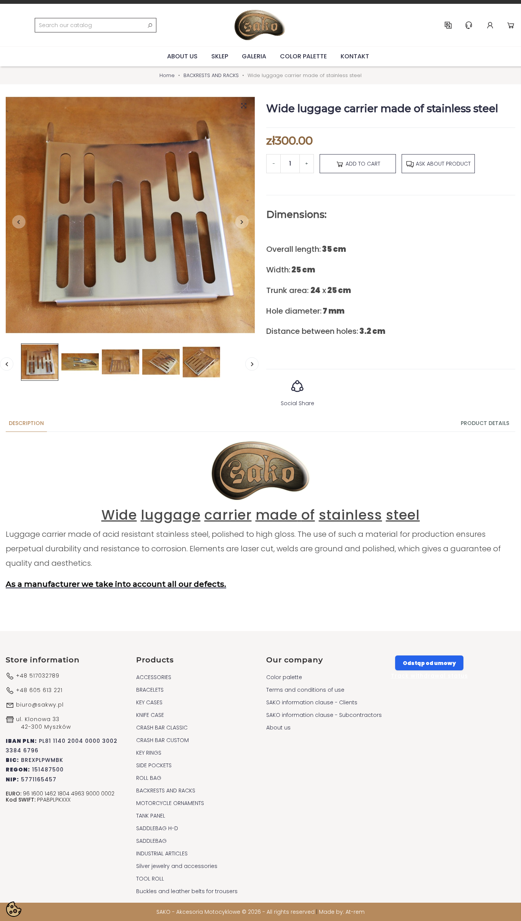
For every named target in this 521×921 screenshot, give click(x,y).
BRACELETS (150, 690)
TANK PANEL (150, 816)
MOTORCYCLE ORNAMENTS (170, 803)
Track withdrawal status (429, 675)
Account (490, 25)
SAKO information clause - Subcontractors (324, 715)
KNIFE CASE (150, 715)
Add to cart (362, 163)
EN (448, 25)
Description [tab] (26, 423)
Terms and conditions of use (305, 690)
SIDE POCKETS (154, 765)
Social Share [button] (297, 403)
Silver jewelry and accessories (176, 866)
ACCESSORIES (153, 677)
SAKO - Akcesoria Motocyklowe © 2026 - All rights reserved (236, 912)
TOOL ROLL (150, 878)
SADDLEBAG (151, 841)
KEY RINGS (148, 753)
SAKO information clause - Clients (311, 702)
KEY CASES (149, 702)
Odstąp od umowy (429, 663)
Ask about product (442, 163)
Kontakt (355, 56)
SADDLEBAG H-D (157, 828)
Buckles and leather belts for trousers (187, 891)
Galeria (254, 56)
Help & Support (468, 25)
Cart (510, 25)
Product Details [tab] (485, 423)
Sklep (219, 56)
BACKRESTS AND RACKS (165, 790)
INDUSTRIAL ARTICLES (162, 853)
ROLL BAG (148, 778)
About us (182, 56)
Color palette (303, 56)
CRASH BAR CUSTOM (162, 740)
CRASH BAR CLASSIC (162, 727)
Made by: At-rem (342, 912)
